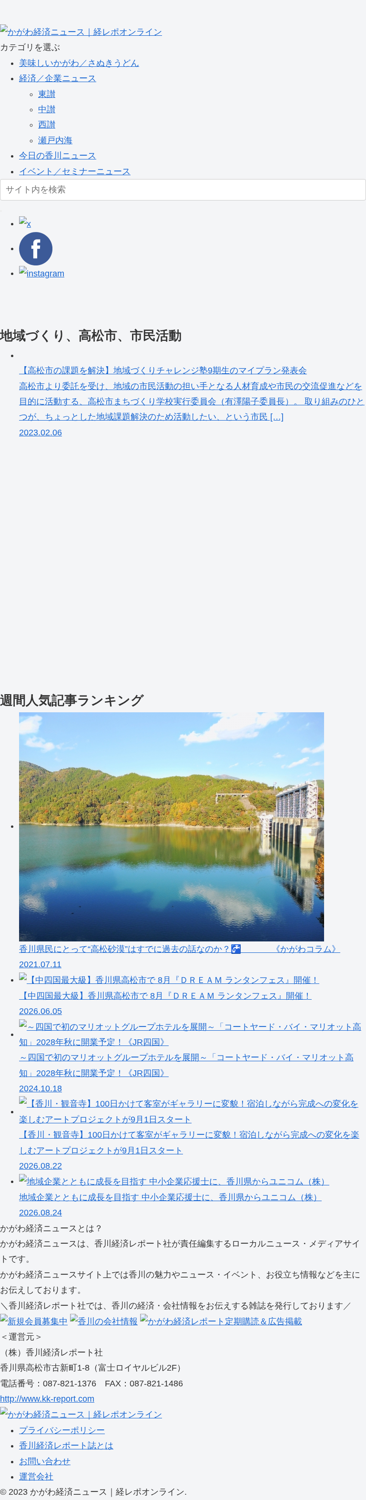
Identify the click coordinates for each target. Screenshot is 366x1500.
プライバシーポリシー (62, 1430)
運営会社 (36, 1476)
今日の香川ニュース (57, 155)
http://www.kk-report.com (47, 1399)
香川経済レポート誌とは (66, 1445)
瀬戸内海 (55, 140)
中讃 (46, 109)
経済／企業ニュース (57, 78)
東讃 (46, 94)
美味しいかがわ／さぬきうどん (79, 63)
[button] (1, 211)
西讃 (46, 124)
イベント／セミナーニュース (75, 171)
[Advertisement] (183, 302)
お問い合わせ (45, 1461)
